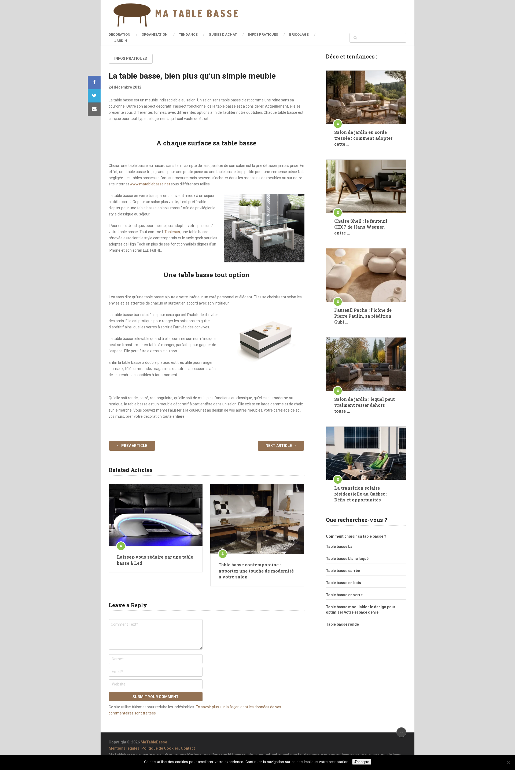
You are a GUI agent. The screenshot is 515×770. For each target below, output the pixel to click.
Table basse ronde (342, 624)
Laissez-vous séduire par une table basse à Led (155, 560)
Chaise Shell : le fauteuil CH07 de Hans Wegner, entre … (360, 227)
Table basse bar (340, 546)
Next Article (279, 445)
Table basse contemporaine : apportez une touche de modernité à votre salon (256, 571)
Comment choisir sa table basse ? (356, 536)
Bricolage (298, 34)
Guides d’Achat (223, 34)
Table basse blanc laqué (347, 558)
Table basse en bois (343, 583)
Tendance (188, 34)
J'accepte (361, 762)
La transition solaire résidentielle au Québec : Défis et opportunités (360, 494)
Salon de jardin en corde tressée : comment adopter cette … (363, 138)
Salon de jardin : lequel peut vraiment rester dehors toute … (364, 405)
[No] (508, 762)
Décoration (119, 34)
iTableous (172, 232)
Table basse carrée (343, 571)
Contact (188, 748)
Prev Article (133, 445)
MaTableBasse (154, 742)
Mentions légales (124, 748)
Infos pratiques (263, 34)
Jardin (120, 41)
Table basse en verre (344, 595)
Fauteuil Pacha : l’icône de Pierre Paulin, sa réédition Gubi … (363, 316)
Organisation (155, 34)
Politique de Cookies (160, 748)
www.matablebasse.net (150, 184)
